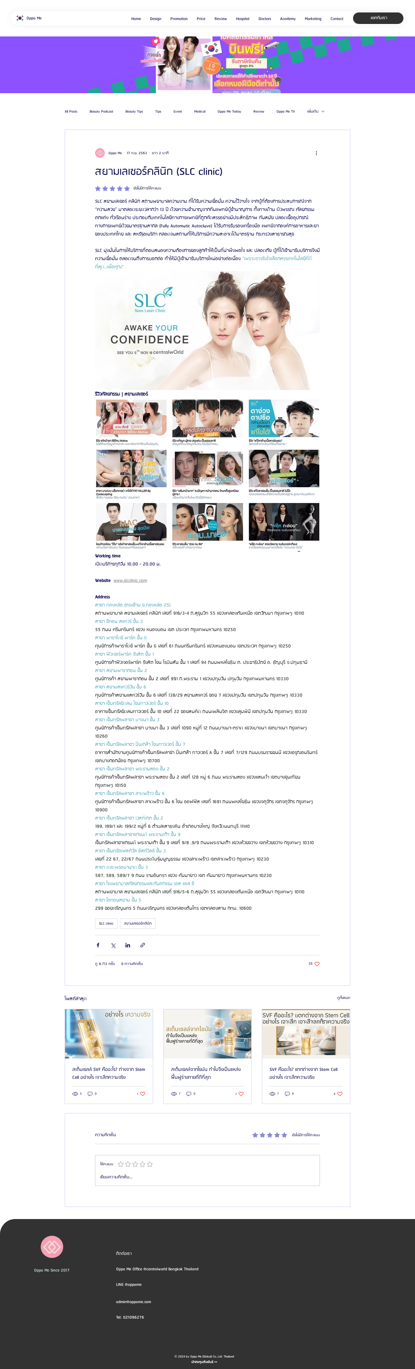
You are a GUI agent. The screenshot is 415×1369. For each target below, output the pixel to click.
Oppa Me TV (285, 112)
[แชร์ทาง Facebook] (98, 945)
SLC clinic (106, 923)
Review (258, 112)
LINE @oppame (129, 1284)
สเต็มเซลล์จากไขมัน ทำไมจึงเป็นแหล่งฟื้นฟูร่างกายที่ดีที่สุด (206, 1074)
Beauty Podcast (101, 112)
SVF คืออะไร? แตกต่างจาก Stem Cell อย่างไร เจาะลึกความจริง (303, 1074)
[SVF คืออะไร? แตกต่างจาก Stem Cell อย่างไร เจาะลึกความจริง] (306, 1033)
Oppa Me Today (229, 112)
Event (177, 112)
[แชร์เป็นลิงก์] (143, 945)
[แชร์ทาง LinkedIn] (128, 945)
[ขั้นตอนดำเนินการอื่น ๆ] (316, 153)
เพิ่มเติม (312, 112)
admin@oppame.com (133, 1302)
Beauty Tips (134, 112)
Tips (158, 112)
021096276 (133, 1317)
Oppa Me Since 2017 (52, 1270)
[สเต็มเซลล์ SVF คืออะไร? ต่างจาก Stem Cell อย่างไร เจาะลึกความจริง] (109, 1033)
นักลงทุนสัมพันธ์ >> (204, 1362)
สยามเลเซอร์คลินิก (138, 923)
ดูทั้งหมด (343, 998)
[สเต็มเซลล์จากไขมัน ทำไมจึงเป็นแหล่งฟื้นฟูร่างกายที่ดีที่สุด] (208, 1033)
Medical (199, 112)
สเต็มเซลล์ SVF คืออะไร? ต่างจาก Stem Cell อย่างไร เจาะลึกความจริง (108, 1074)
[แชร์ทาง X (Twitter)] (113, 945)
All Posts (71, 112)
